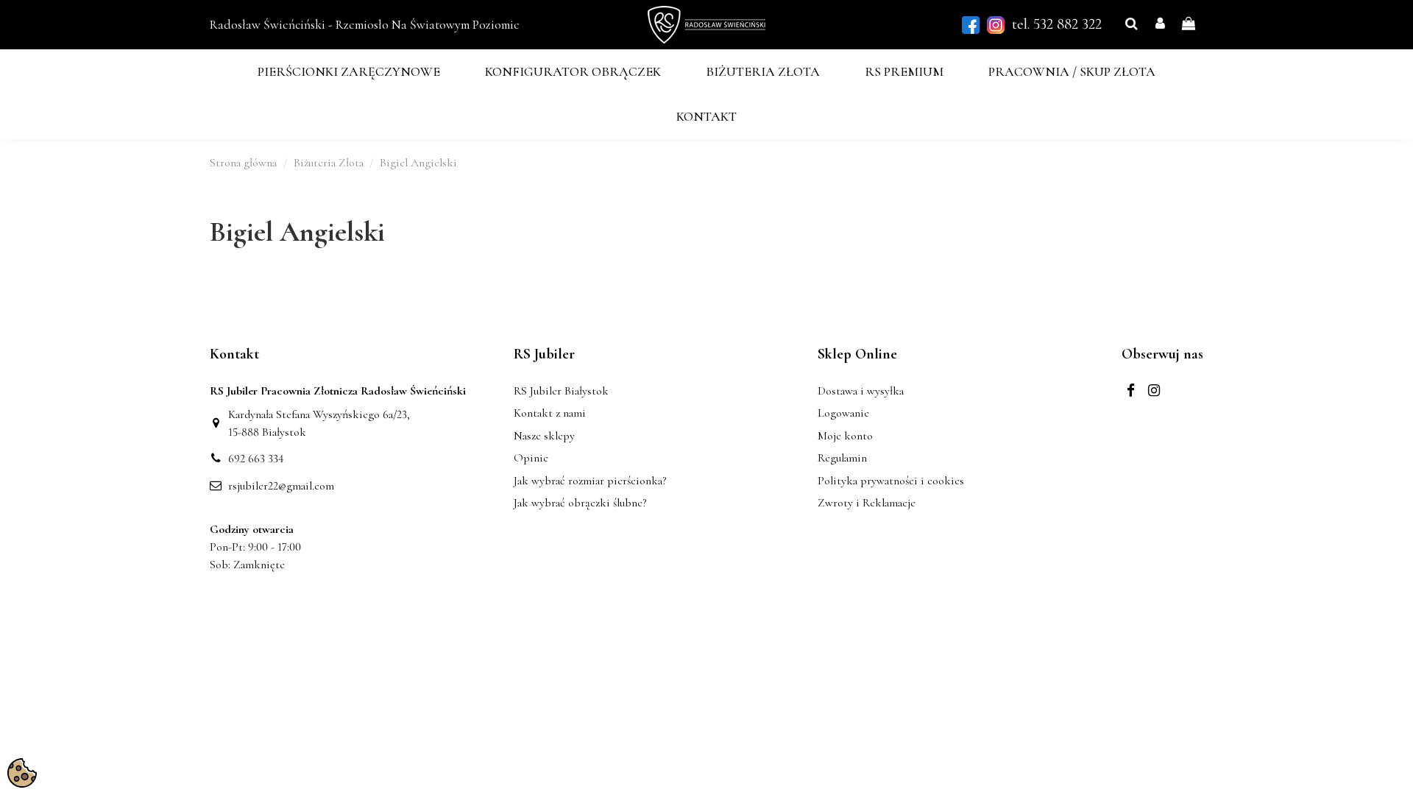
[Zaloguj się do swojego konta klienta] (1160, 24)
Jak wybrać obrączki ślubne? (580, 502)
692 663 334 (256, 458)
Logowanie (843, 413)
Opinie (531, 458)
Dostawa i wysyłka (861, 391)
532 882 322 (1067, 24)
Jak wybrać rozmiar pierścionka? (590, 480)
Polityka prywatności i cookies (891, 480)
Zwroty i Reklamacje (867, 502)
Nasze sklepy (544, 435)
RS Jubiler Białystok (561, 391)
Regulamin (842, 458)
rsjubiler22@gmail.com (281, 485)
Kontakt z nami (550, 413)
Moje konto (845, 435)
